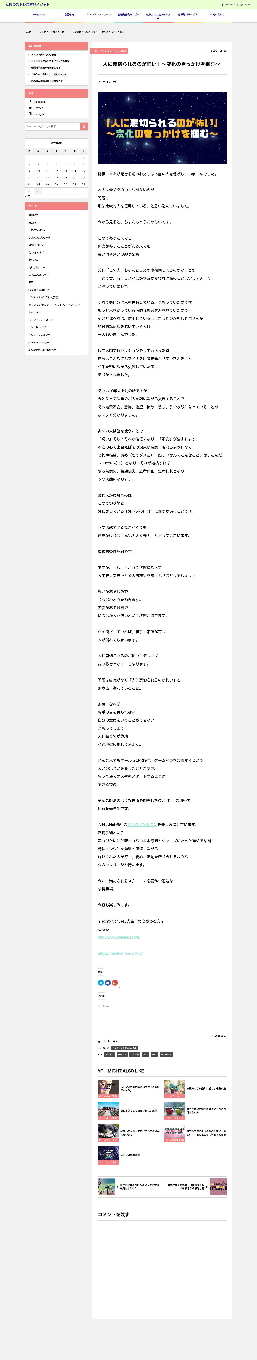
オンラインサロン (142, 824)
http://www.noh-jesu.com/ (119, 937)
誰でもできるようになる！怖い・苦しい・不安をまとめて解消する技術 (206, 1133)
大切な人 (174, 1096)
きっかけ (109, 1054)
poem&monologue (38, 342)
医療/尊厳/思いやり (39, 275)
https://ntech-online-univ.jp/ (120, 953)
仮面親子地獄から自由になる (46, 67)
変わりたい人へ (37, 267)
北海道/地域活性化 (38, 290)
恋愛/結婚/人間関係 (39, 237)
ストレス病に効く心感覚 (43, 54)
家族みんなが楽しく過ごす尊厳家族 (206, 1088)
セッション (34, 312)
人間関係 (135, 1054)
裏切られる (166, 1054)
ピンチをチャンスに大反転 (110, 50)
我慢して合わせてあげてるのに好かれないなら (140, 1133)
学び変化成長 (35, 245)
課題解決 (33, 215)
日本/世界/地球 (36, 230)
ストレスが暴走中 (130, 1155)
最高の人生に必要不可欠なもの (47, 81)
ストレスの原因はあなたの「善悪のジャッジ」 (140, 1089)
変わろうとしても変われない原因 (138, 1110)
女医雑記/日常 (36, 252)
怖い (154, 1054)
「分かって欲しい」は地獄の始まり (49, 74)
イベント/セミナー (38, 327)
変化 (146, 1054)
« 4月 (27, 196)
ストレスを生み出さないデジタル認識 (50, 61)
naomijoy (105, 81)
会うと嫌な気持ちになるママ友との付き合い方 (206, 1111)
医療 (30, 282)
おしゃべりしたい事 (108, 1140)
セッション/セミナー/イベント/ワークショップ (54, 305)
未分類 (32, 222)
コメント (105, 1041)
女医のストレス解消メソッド (28, 5)
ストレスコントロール (108, 1096)
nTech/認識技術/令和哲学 (174, 1140)
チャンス (122, 1054)
